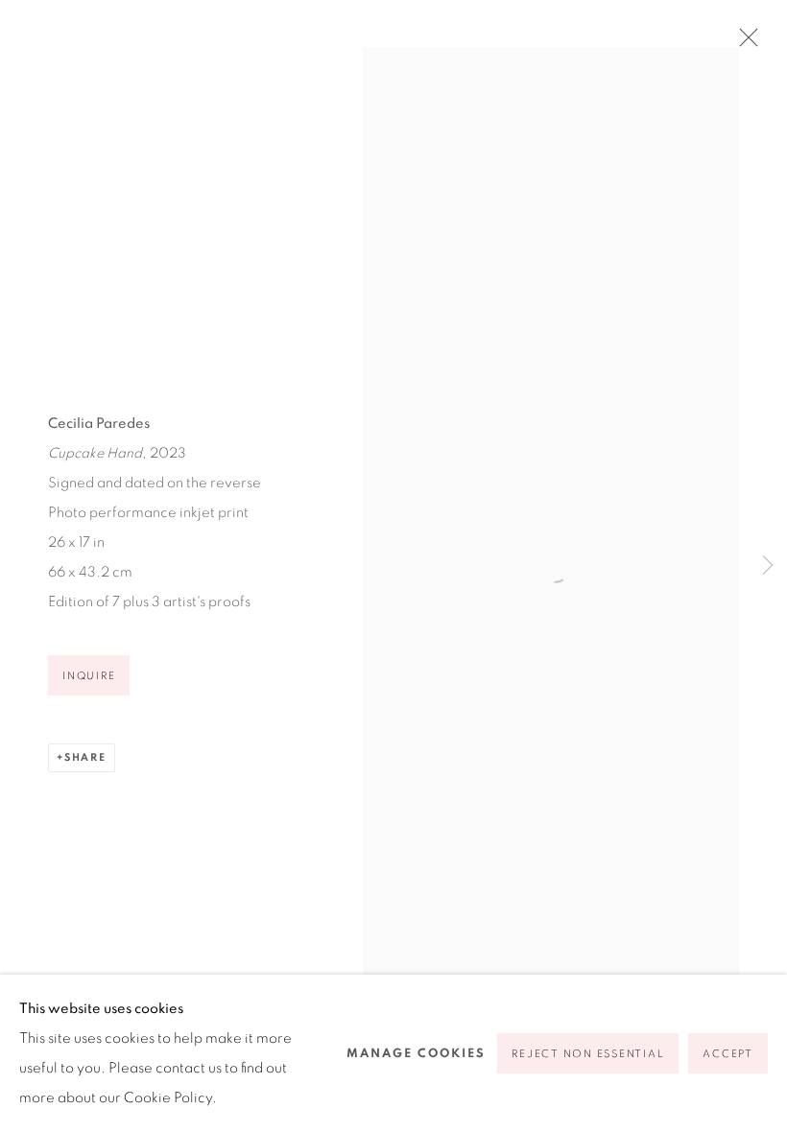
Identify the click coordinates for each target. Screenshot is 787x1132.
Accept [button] (728, 1054)
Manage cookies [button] (416, 1054)
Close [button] (743, 43)
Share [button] (85, 757)
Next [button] (768, 566)
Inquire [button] (88, 676)
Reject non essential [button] (588, 1054)
